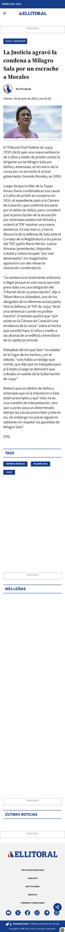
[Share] (57, 907)
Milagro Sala (41, 463)
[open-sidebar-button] (5, 13)
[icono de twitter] (18, 913)
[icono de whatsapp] (37, 913)
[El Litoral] (32, 13)
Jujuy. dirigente (15, 41)
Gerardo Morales (15, 463)
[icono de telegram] (47, 913)
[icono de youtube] (8, 913)
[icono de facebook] (27, 913)
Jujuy (9, 472)
